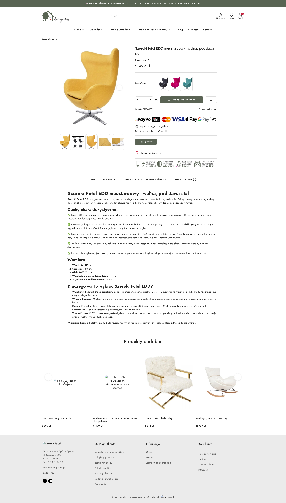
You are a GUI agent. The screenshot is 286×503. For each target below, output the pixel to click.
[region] (175, 84)
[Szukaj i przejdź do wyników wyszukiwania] (176, 16)
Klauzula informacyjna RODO (109, 452)
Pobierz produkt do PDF (152, 152)
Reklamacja (100, 484)
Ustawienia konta (206, 464)
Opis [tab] (92, 179)
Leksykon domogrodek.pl (159, 462)
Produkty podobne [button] (143, 341)
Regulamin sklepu (103, 462)
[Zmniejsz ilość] (137, 100)
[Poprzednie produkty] (48, 377)
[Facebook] (45, 481)
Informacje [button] (153, 444)
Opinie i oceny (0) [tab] (185, 179)
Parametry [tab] (109, 179)
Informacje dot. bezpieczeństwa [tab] (145, 179)
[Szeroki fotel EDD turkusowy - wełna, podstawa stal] (187, 84)
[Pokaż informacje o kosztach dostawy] (166, 130)
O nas (149, 452)
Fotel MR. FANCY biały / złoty (158, 418)
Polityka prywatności (104, 457)
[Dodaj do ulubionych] (211, 99)
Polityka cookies (102, 468)
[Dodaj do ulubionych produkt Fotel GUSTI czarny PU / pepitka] (86, 354)
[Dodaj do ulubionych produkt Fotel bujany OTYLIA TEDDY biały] (241, 354)
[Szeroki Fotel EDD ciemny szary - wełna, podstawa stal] (163, 84)
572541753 (48, 473)
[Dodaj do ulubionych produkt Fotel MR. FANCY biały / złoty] (189, 354)
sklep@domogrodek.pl (54, 467)
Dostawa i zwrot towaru (106, 478)
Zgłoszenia (203, 470)
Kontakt (149, 457)
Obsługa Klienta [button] (104, 444)
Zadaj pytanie (146, 141)
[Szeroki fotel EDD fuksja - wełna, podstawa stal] (175, 84)
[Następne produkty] (237, 377)
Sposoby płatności (103, 473)
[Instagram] (50, 481)
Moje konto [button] (205, 444)
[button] (119, 87)
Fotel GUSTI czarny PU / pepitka (57, 418)
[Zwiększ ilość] (150, 100)
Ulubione (202, 459)
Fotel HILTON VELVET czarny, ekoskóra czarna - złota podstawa (115, 420)
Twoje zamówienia (207, 453)
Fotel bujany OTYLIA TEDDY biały (211, 418)
